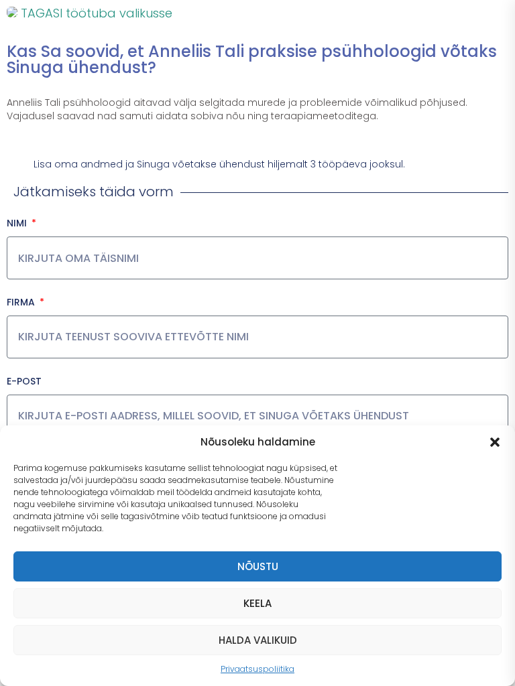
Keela (257, 603)
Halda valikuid (258, 640)
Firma (22, 302)
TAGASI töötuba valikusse (94, 13)
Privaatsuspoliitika (257, 669)
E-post (24, 381)
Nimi (18, 223)
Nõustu (257, 566)
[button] (495, 442)
